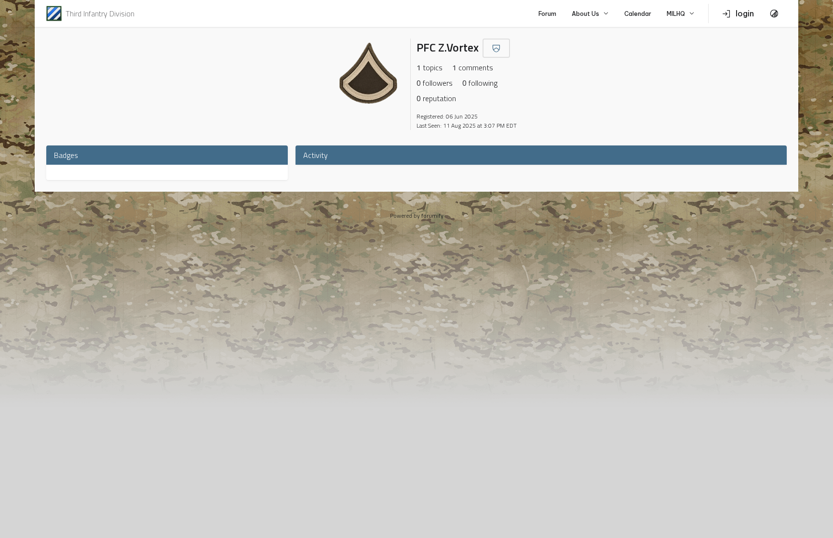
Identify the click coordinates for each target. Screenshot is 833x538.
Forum (547, 13)
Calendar (637, 13)
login (745, 13)
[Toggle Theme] (774, 13)
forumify (432, 215)
